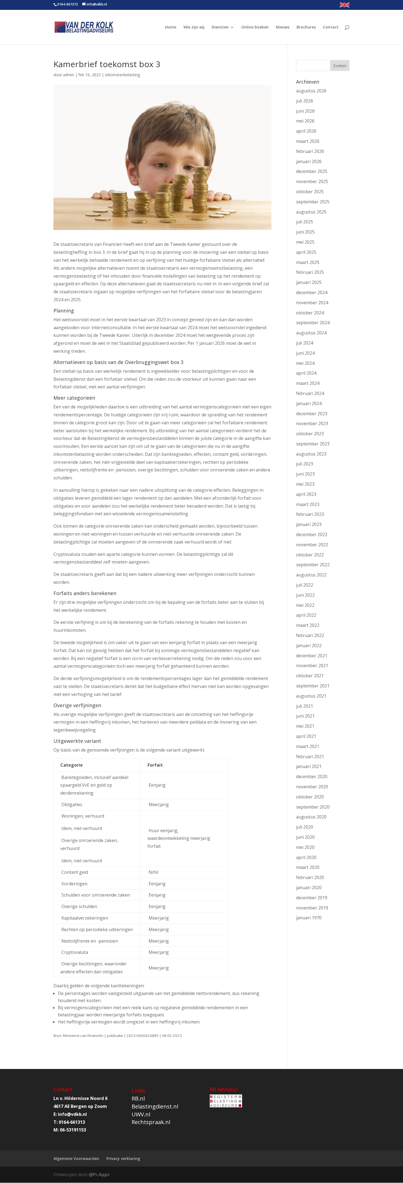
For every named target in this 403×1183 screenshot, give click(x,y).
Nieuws (283, 27)
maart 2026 (307, 141)
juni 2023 (305, 474)
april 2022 (306, 615)
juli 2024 (304, 343)
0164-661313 (67, 4)
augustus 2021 (311, 696)
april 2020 (306, 857)
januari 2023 (309, 524)
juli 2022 (304, 585)
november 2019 (312, 908)
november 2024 (312, 303)
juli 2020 (304, 827)
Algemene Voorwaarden (76, 1158)
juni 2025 (305, 232)
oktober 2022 (310, 555)
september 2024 (313, 323)
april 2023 (306, 494)
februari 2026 (310, 151)
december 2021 (311, 656)
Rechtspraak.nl (151, 1122)
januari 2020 (309, 888)
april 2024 (306, 373)
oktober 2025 (310, 192)
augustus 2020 (311, 817)
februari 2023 (310, 514)
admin (68, 74)
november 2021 (312, 665)
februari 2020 (310, 877)
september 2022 (313, 565)
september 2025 (313, 202)
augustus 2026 (311, 91)
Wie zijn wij (194, 27)
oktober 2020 (310, 797)
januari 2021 (309, 766)
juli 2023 (304, 464)
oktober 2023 (310, 434)
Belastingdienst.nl (155, 1106)
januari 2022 (309, 645)
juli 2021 (304, 706)
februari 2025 (310, 272)
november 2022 (312, 545)
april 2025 (306, 252)
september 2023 (313, 444)
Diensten (220, 27)
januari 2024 (309, 403)
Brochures (306, 27)
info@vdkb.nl (72, 1114)
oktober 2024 (310, 313)
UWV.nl (141, 1114)
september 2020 (313, 807)
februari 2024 (310, 393)
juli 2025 (304, 222)
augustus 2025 (311, 212)
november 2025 (312, 181)
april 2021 (306, 736)
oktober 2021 (310, 676)
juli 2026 (304, 101)
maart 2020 (307, 867)
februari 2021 (310, 756)
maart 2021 (307, 746)
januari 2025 (309, 282)
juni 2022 (305, 595)
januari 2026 (309, 161)
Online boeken (255, 27)
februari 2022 (310, 635)
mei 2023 (305, 484)
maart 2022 (307, 625)
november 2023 (312, 423)
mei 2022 (305, 605)
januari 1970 (309, 918)
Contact (331, 27)
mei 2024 (305, 363)
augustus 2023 (311, 454)
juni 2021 (305, 716)
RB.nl (138, 1098)
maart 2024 (307, 383)
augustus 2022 (311, 575)
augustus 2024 (311, 333)
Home (170, 27)
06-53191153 (73, 1130)
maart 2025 (307, 262)
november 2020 (312, 787)
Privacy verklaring (123, 1158)
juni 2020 (305, 837)
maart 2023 (307, 504)
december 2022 (311, 534)
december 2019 (311, 898)
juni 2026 (305, 111)
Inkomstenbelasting (122, 74)
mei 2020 (305, 847)
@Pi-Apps (99, 1174)
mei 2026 (305, 121)
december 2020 (311, 777)
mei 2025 (305, 242)
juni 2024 (305, 353)
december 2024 (311, 292)
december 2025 (311, 171)
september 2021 (313, 686)
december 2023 (311, 414)
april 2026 (306, 131)
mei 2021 (305, 726)
